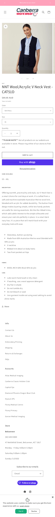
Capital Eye (9, 387)
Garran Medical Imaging (15, 416)
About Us (9, 336)
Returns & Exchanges (13, 353)
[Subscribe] (40, 474)
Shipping (8, 348)
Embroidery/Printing (13, 342)
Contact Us (9, 330)
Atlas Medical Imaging (14, 375)
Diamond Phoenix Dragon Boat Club (20, 393)
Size (3, 117)
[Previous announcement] (5, 3)
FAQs (7, 359)
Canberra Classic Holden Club (17, 381)
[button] (5, 12)
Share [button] (6, 306)
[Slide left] (22, 78)
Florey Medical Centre (14, 404)
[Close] (52, 497)
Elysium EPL (10, 399)
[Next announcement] (50, 3)
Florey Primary (11, 410)
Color (4, 105)
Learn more (24, 506)
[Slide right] (33, 78)
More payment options (27, 168)
